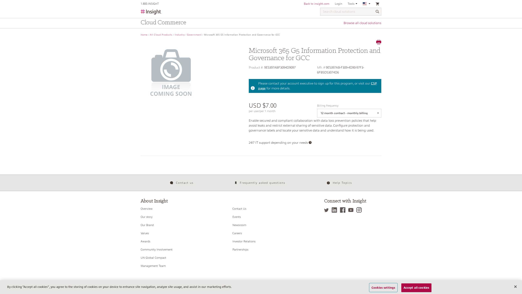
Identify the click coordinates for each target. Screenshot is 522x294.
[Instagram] (360, 210)
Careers (237, 233)
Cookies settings (383, 287)
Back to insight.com (316, 3)
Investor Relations (243, 241)
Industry (180, 34)
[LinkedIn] (335, 210)
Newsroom (239, 225)
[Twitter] (327, 210)
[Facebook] (343, 210)
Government (194, 34)
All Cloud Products (161, 34)
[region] (261, 287)
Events (236, 216)
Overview (147, 208)
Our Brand (147, 225)
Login (338, 3)
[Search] (377, 12)
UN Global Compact (153, 257)
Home (144, 34)
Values (145, 233)
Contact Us (239, 208)
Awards (145, 241)
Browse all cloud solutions (362, 23)
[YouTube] (351, 210)
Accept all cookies (416, 287)
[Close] (515, 286)
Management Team (153, 265)
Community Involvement (157, 249)
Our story (147, 216)
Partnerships (240, 249)
